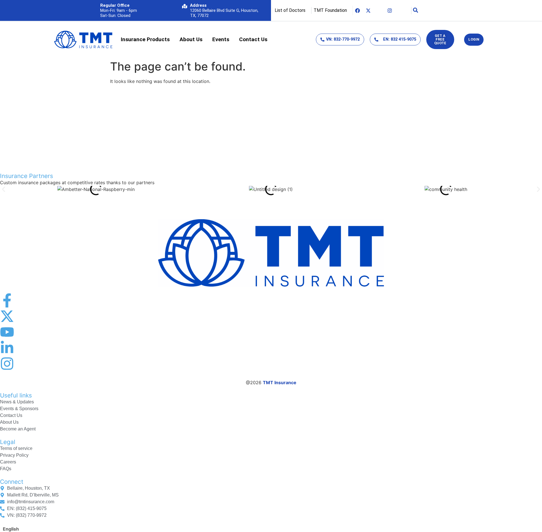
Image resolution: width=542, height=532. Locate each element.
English (11, 529)
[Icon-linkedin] (400, 10)
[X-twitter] (368, 10)
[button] (3, 189)
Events (220, 39)
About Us (191, 39)
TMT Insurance (279, 382)
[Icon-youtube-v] (379, 10)
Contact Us (253, 39)
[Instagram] (390, 10)
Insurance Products (145, 39)
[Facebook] (357, 10)
